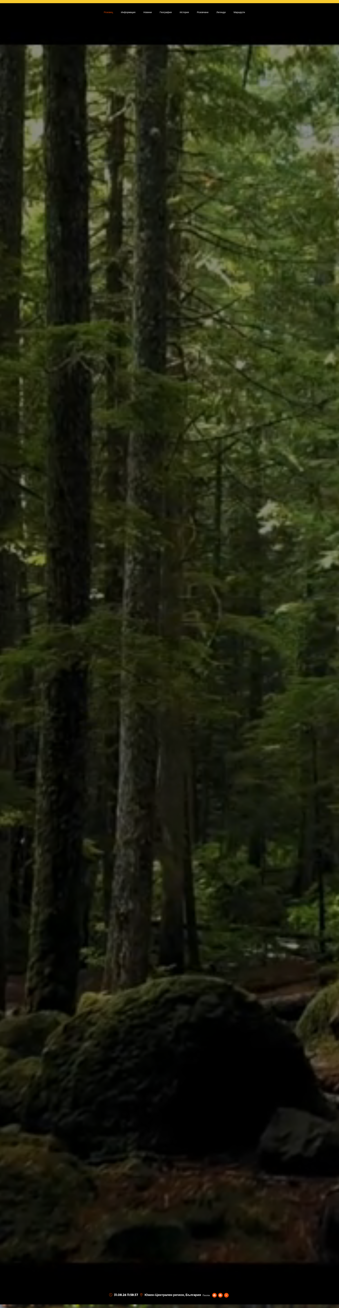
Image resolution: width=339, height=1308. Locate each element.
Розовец (108, 12)
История (184, 12)
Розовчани (202, 12)
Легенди (221, 12)
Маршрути (239, 12)
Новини (147, 12)
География (166, 12)
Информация (128, 12)
